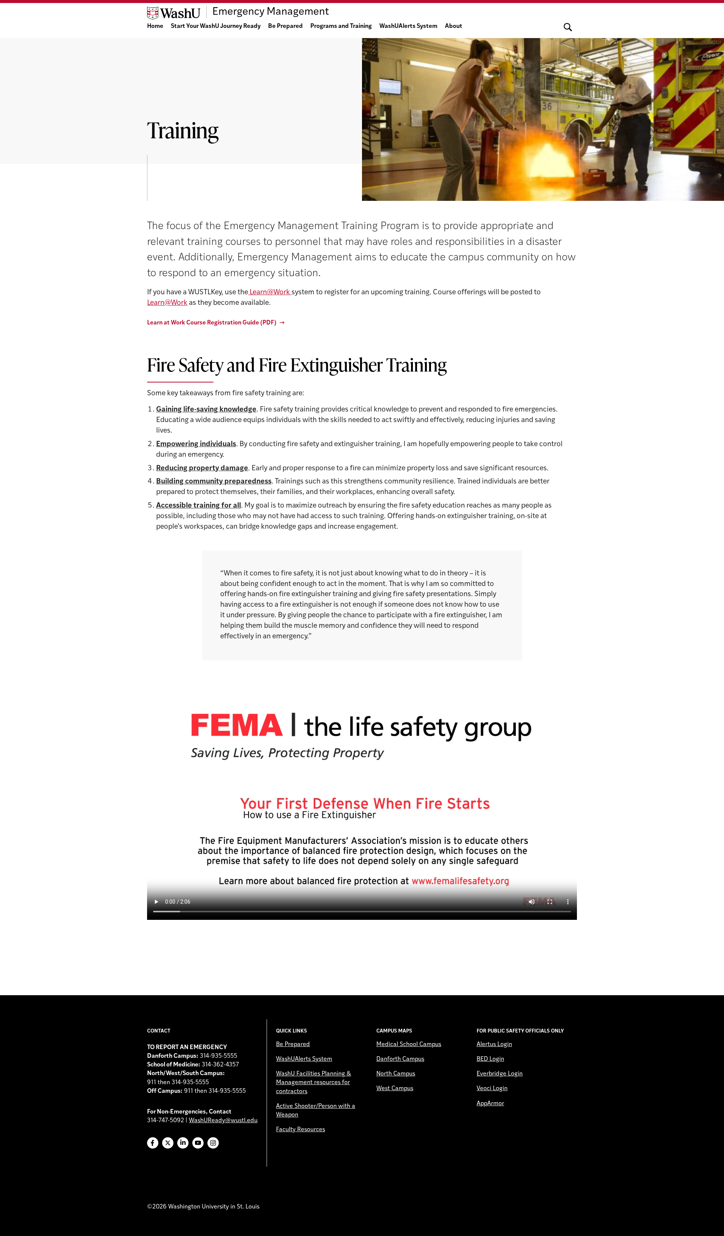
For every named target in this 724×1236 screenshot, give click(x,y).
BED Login (490, 1059)
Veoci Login (492, 1089)
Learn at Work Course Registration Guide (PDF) (211, 323)
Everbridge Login (500, 1074)
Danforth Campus (400, 1059)
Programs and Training (341, 26)
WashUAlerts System (408, 26)
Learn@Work (269, 292)
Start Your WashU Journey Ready (216, 26)
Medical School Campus (408, 1045)
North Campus (395, 1074)
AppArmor (490, 1104)
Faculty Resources (300, 1130)
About (453, 26)
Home (155, 26)
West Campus (394, 1089)
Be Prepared (285, 26)
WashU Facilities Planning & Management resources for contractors (313, 1082)
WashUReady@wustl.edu (223, 1121)
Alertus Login (494, 1045)
